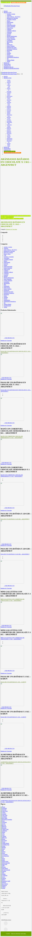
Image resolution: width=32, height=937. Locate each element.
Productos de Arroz (11, 47)
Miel (8, 43)
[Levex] (3, 877)
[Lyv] (2, 857)
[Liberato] (3, 878)
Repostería (9, 50)
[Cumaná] (3, 836)
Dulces (8, 21)
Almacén (9, 15)
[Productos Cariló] (5, 881)
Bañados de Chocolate (12, 18)
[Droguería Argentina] (6, 819)
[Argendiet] (4, 808)
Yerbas (8, 61)
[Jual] (2, 850)
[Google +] (4, 239)
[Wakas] (3, 832)
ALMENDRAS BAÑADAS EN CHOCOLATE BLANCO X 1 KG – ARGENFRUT (16, 216)
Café (5, 255)
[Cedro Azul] (4, 811)
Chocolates (6, 258)
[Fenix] (3, 821)
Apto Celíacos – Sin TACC (13, 16)
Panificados (10, 44)
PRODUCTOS (7, 12)
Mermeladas (10, 42)
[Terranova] (4, 885)
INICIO (6, 11)
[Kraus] (3, 853)
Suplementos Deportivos (10, 301)
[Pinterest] (4, 238)
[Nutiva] (3, 879)
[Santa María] (4, 868)
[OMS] (3, 865)
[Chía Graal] (4, 815)
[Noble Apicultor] (5, 863)
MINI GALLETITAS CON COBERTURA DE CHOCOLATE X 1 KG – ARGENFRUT (12, 599)
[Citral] (3, 835)
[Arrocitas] (3, 809)
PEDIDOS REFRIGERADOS (18, 2)
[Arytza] (3, 823)
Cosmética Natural (11, 19)
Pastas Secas (7, 287)
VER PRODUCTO (9, 338)
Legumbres (9, 40)
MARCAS (6, 63)
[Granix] (3, 846)
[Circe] (3, 833)
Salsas (8, 51)
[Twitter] (4, 236)
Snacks (8, 54)
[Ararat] (3, 807)
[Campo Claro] (4, 829)
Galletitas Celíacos (11, 30)
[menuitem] (6, 76)
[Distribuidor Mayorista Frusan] (9, 72)
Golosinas (9, 32)
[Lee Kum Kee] (5, 856)
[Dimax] (3, 839)
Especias (9, 23)
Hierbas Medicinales (12, 36)
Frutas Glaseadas (11, 26)
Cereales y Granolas (9, 256)
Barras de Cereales (8, 252)
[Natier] (3, 860)
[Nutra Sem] (4, 864)
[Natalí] (3, 858)
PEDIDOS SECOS (5, 2)
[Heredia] (3, 847)
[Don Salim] (4, 818)
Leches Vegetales (11, 39)
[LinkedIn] (4, 241)
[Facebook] (4, 235)
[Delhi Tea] (4, 837)
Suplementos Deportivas (13, 57)
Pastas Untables (11, 46)
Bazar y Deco (7, 254)
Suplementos (10, 56)
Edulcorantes (10, 22)
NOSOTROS (7, 64)
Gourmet (9, 33)
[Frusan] (3, 842)
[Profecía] (3, 882)
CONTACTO (7, 65)
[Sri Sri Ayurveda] (5, 870)
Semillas (9, 53)
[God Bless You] (5, 844)
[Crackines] (4, 816)
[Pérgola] (3, 867)
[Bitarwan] (3, 826)
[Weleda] (3, 874)
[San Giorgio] (4, 884)
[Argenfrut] (4, 822)
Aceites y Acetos (11, 14)
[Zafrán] (3, 888)
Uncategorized (7, 305)
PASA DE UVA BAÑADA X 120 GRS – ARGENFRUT (15, 519)
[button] (20, 74)
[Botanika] (3, 828)
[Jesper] (3, 849)
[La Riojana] (4, 875)
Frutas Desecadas (11, 25)
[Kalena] (3, 851)
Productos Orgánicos (12, 49)
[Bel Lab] (3, 825)
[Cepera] (3, 812)
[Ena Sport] (4, 840)
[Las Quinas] (4, 854)
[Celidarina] (4, 830)
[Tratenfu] (3, 871)
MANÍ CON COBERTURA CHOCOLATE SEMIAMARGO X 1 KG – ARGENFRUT (12, 437)
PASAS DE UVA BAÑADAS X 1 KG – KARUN (13, 682)
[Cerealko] (3, 814)
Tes (8, 58)
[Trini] (2, 872)
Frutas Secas (10, 28)
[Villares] (3, 886)
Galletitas (9, 29)
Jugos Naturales (11, 37)
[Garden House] (5, 843)
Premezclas (6, 290)
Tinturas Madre (10, 60)
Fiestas (5, 265)
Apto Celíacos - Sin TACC (10, 249)
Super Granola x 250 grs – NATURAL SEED (12, 218)
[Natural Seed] (4, 861)
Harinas (9, 35)
